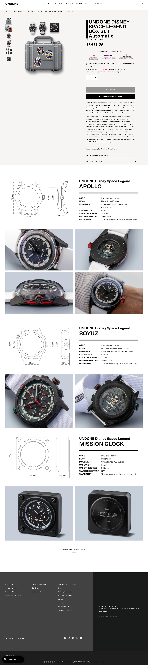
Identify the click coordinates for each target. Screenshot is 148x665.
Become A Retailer (12, 592)
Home (7, 12)
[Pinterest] (73, 638)
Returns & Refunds (65, 595)
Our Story (35, 588)
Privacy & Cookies (64, 607)
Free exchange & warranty (97, 155)
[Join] (140, 616)
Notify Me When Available (110, 96)
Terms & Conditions (65, 610)
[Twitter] (69, 638)
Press (60, 599)
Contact (61, 603)
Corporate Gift (10, 588)
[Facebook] (65, 638)
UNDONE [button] (9, 584)
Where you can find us (13, 595)
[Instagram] (77, 638)
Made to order (37, 592)
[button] (47, 4)
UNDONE (11, 655)
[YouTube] (81, 638)
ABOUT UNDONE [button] (39, 584)
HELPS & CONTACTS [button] (67, 584)
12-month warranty (94, 161)
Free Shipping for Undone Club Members (103, 149)
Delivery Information (65, 592)
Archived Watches (19, 12)
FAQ (59, 588)
